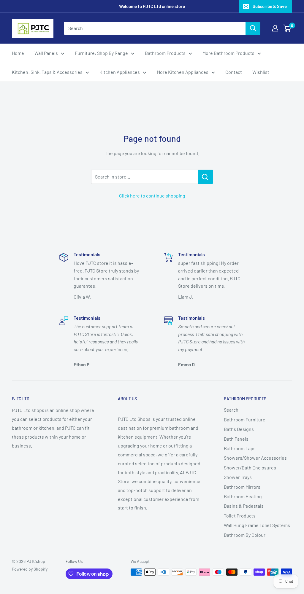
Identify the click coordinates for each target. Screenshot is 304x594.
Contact (233, 72)
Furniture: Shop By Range (101, 53)
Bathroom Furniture (244, 419)
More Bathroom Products (228, 53)
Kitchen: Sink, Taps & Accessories (47, 72)
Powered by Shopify (30, 568)
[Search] (253, 28)
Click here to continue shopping (152, 195)
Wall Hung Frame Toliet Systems (257, 525)
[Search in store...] (205, 177)
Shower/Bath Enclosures (250, 467)
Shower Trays (238, 477)
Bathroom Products (165, 53)
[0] (287, 28)
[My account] (275, 28)
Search (231, 410)
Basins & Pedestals (244, 506)
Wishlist (260, 72)
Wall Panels (46, 53)
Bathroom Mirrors (242, 487)
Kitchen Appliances (119, 72)
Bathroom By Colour (244, 535)
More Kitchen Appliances (182, 72)
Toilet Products (240, 515)
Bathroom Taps (240, 448)
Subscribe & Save (270, 6)
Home (18, 53)
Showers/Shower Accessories (255, 458)
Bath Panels (236, 439)
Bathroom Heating (243, 496)
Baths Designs (239, 429)
